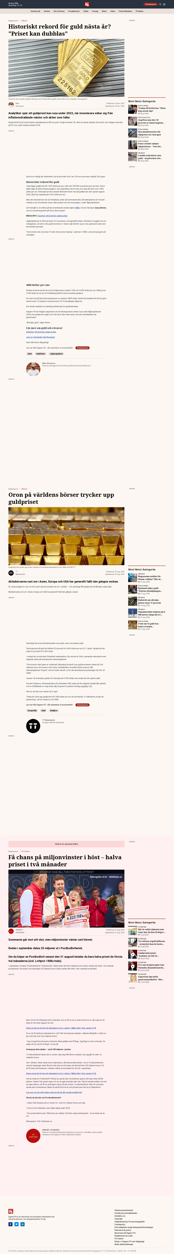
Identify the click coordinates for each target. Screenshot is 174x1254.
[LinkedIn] (22, 1224)
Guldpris (53, 710)
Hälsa (113, 11)
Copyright (118, 1219)
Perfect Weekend (125, 11)
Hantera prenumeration (123, 1210)
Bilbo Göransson (48, 363)
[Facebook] (10, 1224)
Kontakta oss (119, 1216)
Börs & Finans (59, 11)
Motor (104, 11)
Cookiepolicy (119, 1224)
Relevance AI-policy (122, 1230)
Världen (47, 11)
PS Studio (139, 11)
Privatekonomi (74, 11)
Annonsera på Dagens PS (125, 1233)
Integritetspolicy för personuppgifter (129, 1222)
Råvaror (24, 21)
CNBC (77, 208)
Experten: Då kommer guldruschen (52, 216)
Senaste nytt (35, 11)
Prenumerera (150, 4)
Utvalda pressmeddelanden (125, 1213)
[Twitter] (16, 1224)
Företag (95, 11)
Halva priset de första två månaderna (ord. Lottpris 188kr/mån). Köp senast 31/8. (61, 1028)
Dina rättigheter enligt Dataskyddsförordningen (133, 1227)
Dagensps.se (13, 21)
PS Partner (26, 851)
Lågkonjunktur (56, 354)
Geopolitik (32, 710)
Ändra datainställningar (123, 1244)
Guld (29, 354)
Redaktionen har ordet (123, 1236)
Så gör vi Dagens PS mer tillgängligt (129, 1241)
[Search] (160, 4)
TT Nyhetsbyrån (48, 720)
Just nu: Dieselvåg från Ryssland (40, 337)
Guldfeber (40, 354)
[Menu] (164, 4)
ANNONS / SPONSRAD (50, 1130)
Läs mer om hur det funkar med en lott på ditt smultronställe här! (54, 1092)
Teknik (85, 11)
